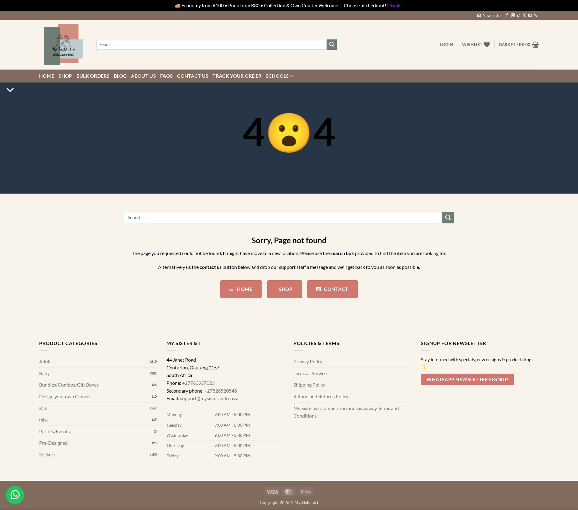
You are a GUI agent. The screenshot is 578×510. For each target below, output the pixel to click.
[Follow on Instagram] (513, 15)
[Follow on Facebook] (507, 15)
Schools (277, 76)
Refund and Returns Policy (321, 396)
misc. (44, 419)
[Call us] (536, 15)
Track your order (237, 76)
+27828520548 (220, 390)
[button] (489, 15)
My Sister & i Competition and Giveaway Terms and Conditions (346, 411)
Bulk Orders (93, 76)
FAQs (166, 76)
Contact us (192, 76)
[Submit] (332, 44)
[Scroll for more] (10, 90)
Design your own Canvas (64, 396)
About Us (143, 76)
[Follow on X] (524, 15)
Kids (43, 408)
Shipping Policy (309, 384)
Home (46, 76)
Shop (65, 76)
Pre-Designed (53, 443)
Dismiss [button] (395, 5)
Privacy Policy (308, 361)
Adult (45, 361)
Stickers (47, 454)
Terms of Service (310, 373)
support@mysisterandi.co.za (209, 398)
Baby (44, 373)
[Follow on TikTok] (519, 15)
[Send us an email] (530, 15)
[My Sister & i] (63, 44)
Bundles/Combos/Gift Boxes (69, 384)
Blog (120, 76)
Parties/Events (54, 431)
